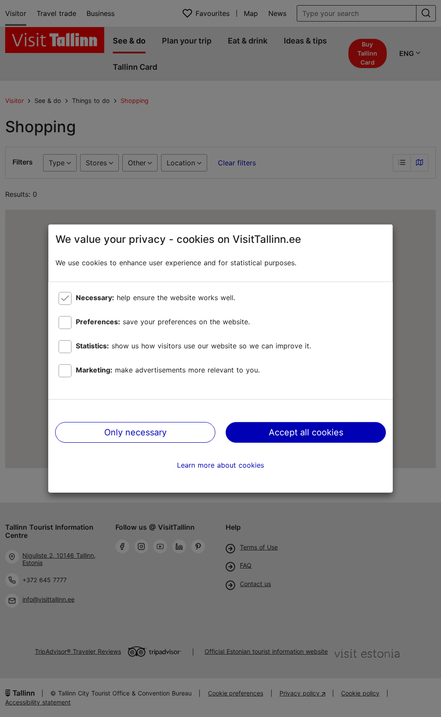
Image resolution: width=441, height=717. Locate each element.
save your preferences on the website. (163, 321)
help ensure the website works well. (155, 297)
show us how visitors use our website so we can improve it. (193, 345)
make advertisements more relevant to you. (168, 370)
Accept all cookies (306, 432)
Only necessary (135, 432)
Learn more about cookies (220, 465)
